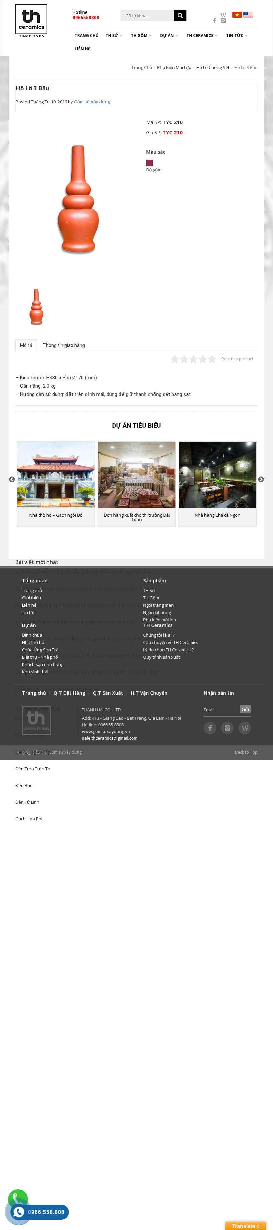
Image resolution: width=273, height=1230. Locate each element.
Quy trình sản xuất (161, 657)
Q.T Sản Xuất (108, 693)
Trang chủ (87, 35)
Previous (12, 479)
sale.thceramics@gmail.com (109, 738)
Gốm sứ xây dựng (92, 102)
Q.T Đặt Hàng (69, 693)
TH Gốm (151, 598)
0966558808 (86, 18)
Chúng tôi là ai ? (158, 635)
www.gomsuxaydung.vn (106, 731)
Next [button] (261, 479)
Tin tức (28, 612)
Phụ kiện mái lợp (174, 67)
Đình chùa (32, 635)
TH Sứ (149, 590)
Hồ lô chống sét (212, 67)
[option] (78, 197)
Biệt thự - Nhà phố (40, 657)
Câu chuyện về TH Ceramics (170, 642)
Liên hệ (82, 49)
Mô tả (26, 345)
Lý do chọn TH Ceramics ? (168, 650)
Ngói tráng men (158, 605)
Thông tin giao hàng (64, 345)
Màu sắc (155, 152)
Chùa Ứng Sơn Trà (40, 650)
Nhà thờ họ (33, 642)
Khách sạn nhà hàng (42, 664)
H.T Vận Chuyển (149, 693)
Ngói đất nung (157, 612)
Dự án (167, 35)
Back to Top (246, 752)
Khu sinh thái (35, 672)
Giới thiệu (31, 598)
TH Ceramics (199, 35)
